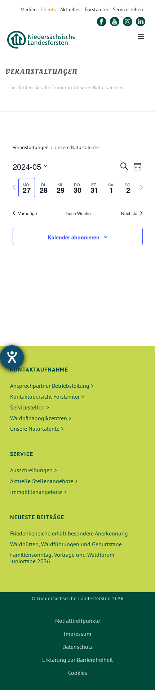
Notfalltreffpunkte (77, 621)
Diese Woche (78, 213)
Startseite (52, 106)
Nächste (129, 213)
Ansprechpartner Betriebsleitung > (52, 385)
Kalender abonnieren (73, 237)
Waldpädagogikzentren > (40, 418)
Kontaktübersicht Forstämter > (47, 396)
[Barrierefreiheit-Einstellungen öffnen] (12, 357)
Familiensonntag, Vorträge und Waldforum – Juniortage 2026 (64, 557)
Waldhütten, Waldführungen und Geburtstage (66, 544)
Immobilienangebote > (38, 491)
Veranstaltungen (31, 147)
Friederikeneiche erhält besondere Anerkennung (69, 533)
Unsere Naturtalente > (37, 428)
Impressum (77, 634)
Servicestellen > (29, 407)
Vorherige (27, 213)
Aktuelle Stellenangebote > (44, 481)
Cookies (77, 673)
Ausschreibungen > (33, 470)
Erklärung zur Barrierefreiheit (77, 660)
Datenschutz (77, 647)
